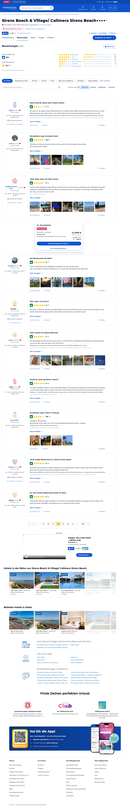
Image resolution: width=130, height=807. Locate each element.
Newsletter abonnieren (16, 779)
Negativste (102, 87)
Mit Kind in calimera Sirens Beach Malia (49, 672)
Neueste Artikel (100, 782)
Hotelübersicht (8, 38)
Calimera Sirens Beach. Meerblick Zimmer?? (51, 675)
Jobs (96, 775)
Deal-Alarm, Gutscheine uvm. (19, 775)
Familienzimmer (16, 323)
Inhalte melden (14, 796)
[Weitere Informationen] (73, 239)
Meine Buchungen (15, 765)
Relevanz (85, 87)
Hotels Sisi (74, 657)
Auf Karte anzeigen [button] (45, 25)
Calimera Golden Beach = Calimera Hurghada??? (86, 675)
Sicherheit (69, 792)
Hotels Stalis (41, 657)
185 (61, 528)
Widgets (40, 768)
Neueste (93, 87)
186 (66, 528)
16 (48, 524)
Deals (6, 2)
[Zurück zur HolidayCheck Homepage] (9, 8)
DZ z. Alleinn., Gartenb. (16, 202)
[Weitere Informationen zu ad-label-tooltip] (61, 533)
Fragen (41, 38)
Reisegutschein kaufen (16, 782)
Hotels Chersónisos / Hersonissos (47, 662)
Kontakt (99, 2)
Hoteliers (41, 765)
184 (57, 528)
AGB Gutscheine (71, 785)
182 (47, 528)
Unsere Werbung (100, 768)
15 (43, 524)
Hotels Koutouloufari (77, 660)
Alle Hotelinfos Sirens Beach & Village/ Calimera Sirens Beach (53, 645)
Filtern (8, 81)
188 (83, 524)
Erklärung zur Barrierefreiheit (76, 789)
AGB (67, 782)
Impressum (70, 796)
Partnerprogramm (44, 772)
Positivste (111, 87)
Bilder (33, 38)
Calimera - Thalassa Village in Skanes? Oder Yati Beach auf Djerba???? (53, 683)
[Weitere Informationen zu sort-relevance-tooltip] (78, 87)
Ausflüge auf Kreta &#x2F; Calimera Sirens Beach (52, 678)
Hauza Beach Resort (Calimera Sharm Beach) (85, 683)
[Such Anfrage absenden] (51, 8)
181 (42, 528)
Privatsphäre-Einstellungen (75, 775)
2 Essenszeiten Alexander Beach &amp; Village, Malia (53, 680)
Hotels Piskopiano (76, 662)
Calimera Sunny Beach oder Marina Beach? (84, 672)
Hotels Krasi (40, 660)
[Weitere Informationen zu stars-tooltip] (106, 20)
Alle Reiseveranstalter (16, 792)
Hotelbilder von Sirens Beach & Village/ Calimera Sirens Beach (53, 647)
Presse (97, 772)
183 (52, 528)
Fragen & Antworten (16, 772)
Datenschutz (70, 772)
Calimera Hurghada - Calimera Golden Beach (85, 680)
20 (68, 524)
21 (73, 524)
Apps (11, 789)
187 (71, 528)
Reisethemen (99, 779)
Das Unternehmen (101, 765)
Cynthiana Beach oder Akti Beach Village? (84, 678)
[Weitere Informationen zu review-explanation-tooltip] (29, 33)
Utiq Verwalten (71, 779)
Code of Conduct (43, 775)
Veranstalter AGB (72, 765)
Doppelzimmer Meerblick (16, 124)
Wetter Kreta (75, 645)
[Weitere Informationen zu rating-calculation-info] (23, 70)
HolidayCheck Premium (17, 785)
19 (63, 524)
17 (53, 524)
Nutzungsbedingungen (74, 768)
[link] (83, 8)
